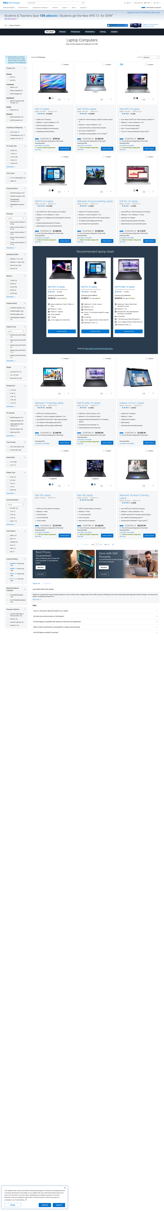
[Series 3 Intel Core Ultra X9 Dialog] (25, 222)
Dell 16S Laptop (42, 495)
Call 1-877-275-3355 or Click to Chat (143, 13)
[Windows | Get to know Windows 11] (117, 25)
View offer (38, 149)
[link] (139, 2)
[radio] (50, 98)
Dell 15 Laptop (42, 109)
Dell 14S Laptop (85, 495)
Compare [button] (66, 64)
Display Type (10, 472)
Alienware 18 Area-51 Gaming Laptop (134, 496)
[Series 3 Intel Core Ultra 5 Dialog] (25, 242)
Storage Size (10, 386)
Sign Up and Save (10, 19)
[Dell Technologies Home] (11, 2)
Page (92, 544)
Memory (9, 276)
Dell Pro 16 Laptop (44, 201)
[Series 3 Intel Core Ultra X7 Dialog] (25, 227)
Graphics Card (11, 327)
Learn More (40, 574)
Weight (8, 367)
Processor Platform (12, 609)
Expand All (36, 583)
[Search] (23, 218)
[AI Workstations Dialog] (24, 135)
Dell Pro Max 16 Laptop (124, 287)
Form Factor (10, 173)
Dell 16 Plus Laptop (86, 109)
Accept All (59, 1205)
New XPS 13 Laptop (129, 109)
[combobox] (56, 2)
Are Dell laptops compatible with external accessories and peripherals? (57, 622)
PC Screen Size (11, 146)
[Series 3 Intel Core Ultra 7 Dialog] (25, 237)
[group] (62, 297)
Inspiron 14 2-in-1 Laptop (132, 403)
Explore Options (64, 148)
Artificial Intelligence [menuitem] (9, 7)
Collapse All (47, 583)
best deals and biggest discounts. (99, 348)
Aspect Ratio (10, 457)
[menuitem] (23, 7)
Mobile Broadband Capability (12, 589)
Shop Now (40, 567)
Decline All (45, 1205)
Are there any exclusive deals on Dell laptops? (48, 616)
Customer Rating (12, 559)
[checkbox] (11, 77)
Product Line (10, 68)
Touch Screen (11, 442)
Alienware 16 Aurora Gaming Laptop (95, 201)
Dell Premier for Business (153, 7)
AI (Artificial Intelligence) (14, 128)
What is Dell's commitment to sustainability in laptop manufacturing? (56, 627)
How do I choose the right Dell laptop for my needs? (50, 611)
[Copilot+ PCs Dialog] (22, 138)
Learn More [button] (38, 145)
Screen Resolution (12, 500)
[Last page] (112, 544)
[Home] (6, 25)
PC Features (10, 413)
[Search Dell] (83, 2)
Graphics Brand (11, 303)
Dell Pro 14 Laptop (129, 201)
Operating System (12, 254)
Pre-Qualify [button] (46, 145)
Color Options (11, 531)
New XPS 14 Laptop (56, 287)
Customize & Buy (62, 331)
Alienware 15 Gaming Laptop (49, 403)
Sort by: (139, 57)
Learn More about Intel (148, 26)
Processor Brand (11, 188)
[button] (128, 2)
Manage (12, 1205)
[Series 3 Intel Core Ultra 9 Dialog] (25, 232)
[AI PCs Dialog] (18, 132)
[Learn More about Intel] (136, 25)
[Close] (65, 1188)
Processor (9, 214)
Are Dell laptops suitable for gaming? (45, 632)
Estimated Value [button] (53, 295)
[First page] (77, 544)
